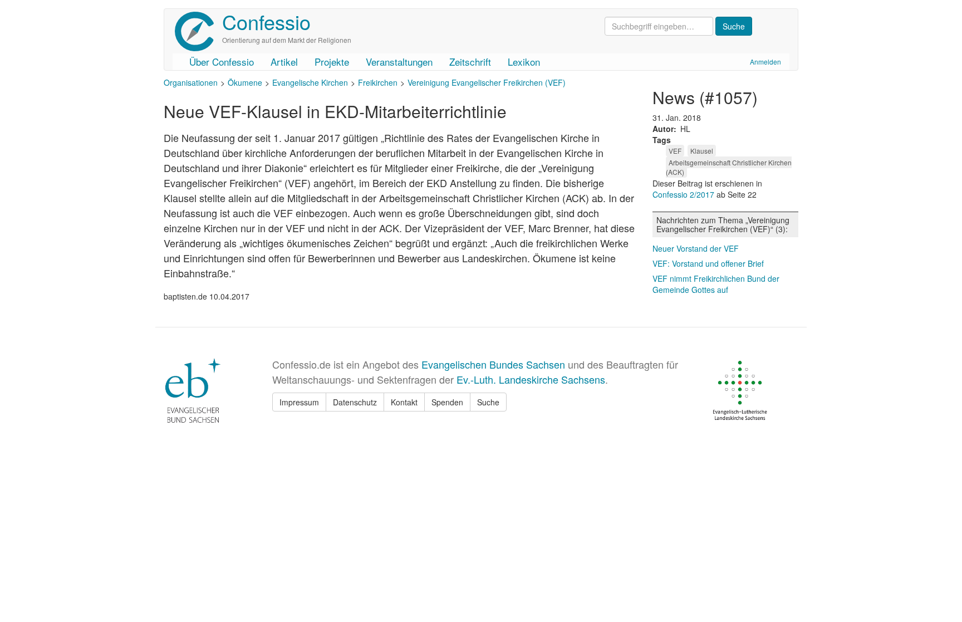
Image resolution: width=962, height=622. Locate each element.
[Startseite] (198, 31)
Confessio (266, 21)
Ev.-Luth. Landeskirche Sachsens (531, 379)
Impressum (299, 402)
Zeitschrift (470, 61)
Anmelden (765, 61)
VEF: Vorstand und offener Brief (708, 263)
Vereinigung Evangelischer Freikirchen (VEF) (487, 82)
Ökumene (245, 82)
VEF (675, 150)
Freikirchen (377, 82)
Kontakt (404, 402)
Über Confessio (221, 61)
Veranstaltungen (399, 61)
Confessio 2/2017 (684, 194)
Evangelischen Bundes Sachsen (493, 364)
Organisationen (191, 82)
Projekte (332, 61)
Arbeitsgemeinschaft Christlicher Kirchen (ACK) (729, 167)
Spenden (447, 402)
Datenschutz (355, 402)
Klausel (701, 150)
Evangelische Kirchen (310, 82)
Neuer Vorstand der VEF (695, 248)
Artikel (284, 61)
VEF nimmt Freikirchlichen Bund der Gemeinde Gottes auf (715, 284)
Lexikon (524, 61)
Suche (488, 402)
